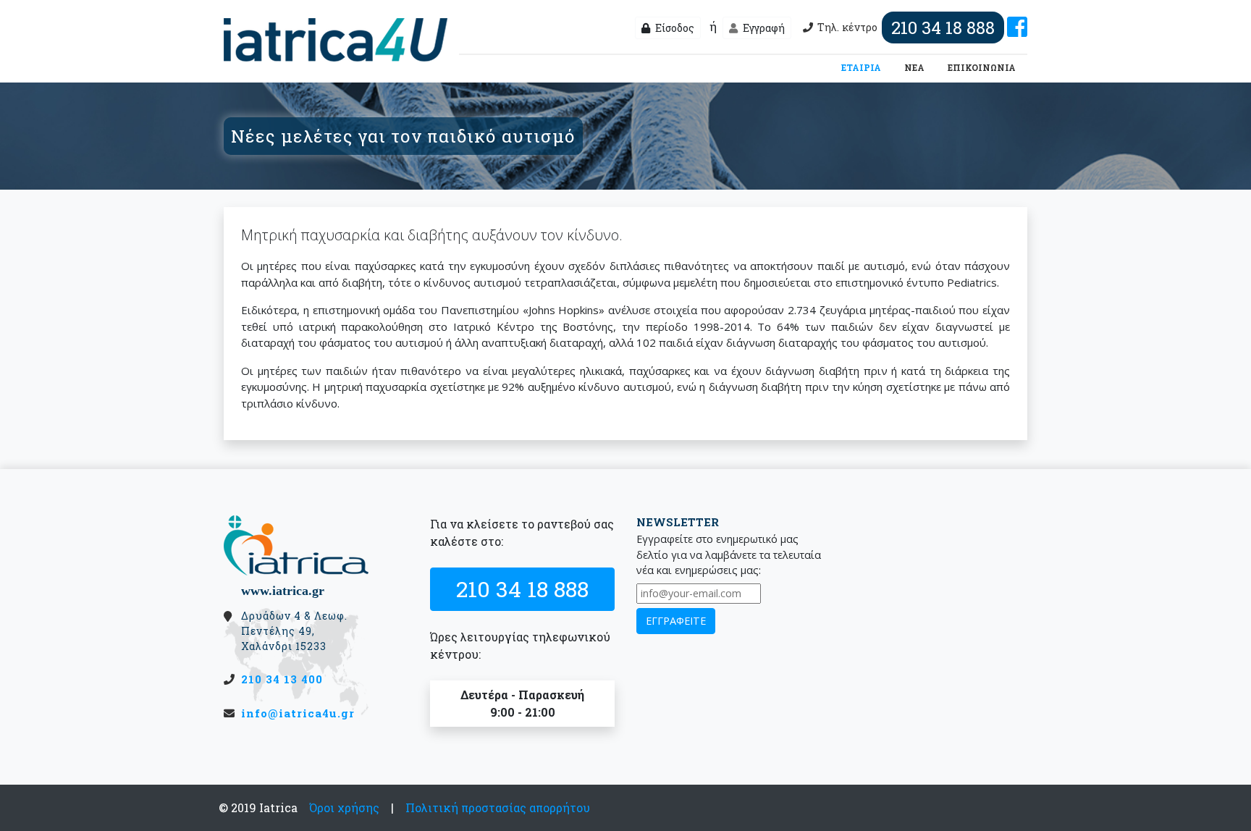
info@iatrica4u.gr (298, 713)
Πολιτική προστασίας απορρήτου (497, 807)
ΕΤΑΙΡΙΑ (864, 67)
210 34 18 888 (522, 588)
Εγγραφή (763, 28)
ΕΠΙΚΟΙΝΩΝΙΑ (982, 67)
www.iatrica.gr (282, 590)
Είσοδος (673, 28)
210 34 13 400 (282, 679)
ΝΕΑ (914, 67)
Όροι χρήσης (344, 807)
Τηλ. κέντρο (906, 27)
